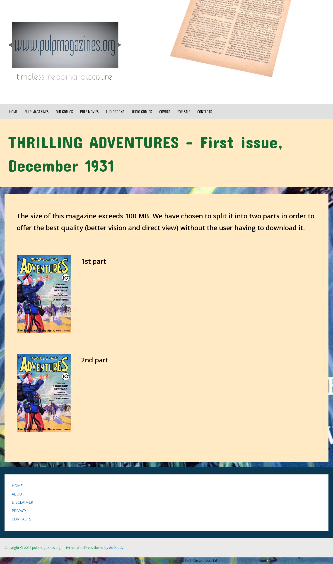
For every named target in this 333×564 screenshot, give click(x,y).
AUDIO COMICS (141, 112)
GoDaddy (116, 547)
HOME (13, 112)
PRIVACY (19, 510)
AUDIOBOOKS (115, 112)
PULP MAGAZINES (36, 112)
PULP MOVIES (89, 112)
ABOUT (18, 494)
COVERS (164, 112)
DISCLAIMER (22, 502)
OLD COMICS (64, 112)
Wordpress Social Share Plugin (142, 560)
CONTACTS (204, 112)
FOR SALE (183, 112)
